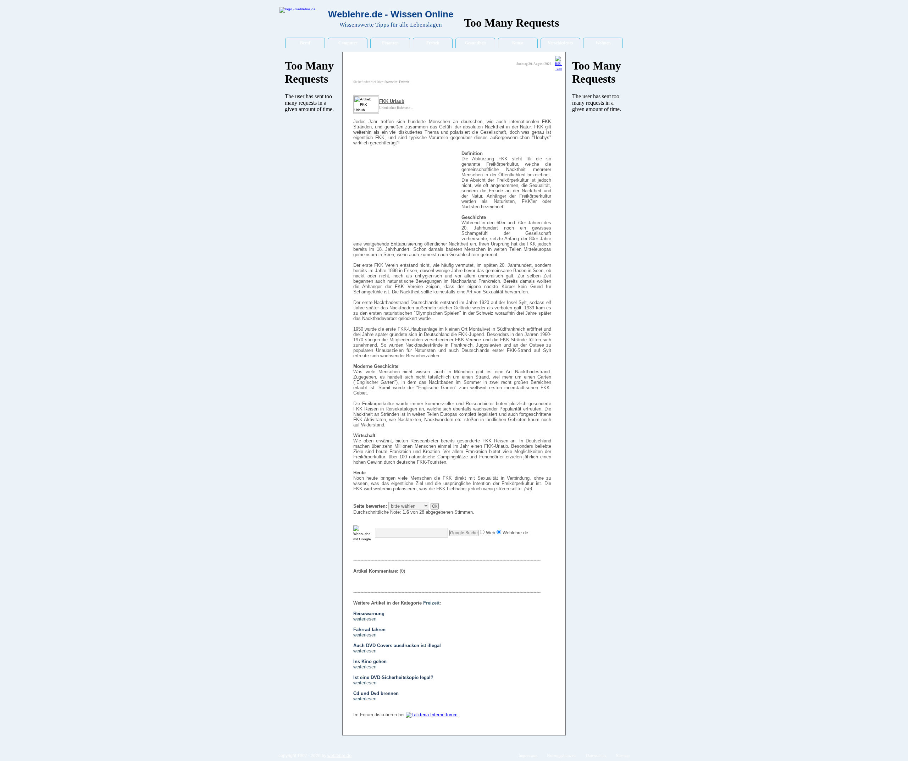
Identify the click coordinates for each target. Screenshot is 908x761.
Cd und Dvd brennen (376, 693)
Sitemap (623, 755)
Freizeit (432, 42)
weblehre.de (339, 755)
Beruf (305, 42)
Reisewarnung (368, 613)
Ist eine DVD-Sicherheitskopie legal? (393, 677)
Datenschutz (596, 755)
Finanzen (390, 42)
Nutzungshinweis (561, 755)
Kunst (518, 42)
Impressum (528, 755)
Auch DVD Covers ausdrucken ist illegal (397, 645)
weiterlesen (364, 619)
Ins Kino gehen (370, 661)
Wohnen (603, 42)
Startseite (390, 82)
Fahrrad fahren (369, 629)
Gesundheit (475, 42)
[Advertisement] (406, 196)
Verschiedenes (560, 42)
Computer (347, 42)
